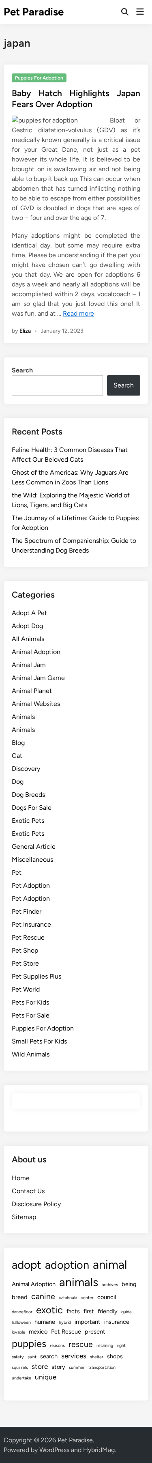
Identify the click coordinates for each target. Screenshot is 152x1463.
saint (32, 1357)
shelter (96, 1357)
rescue (81, 1344)
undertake (21, 1378)
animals (78, 1282)
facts (73, 1311)
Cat (17, 755)
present (95, 1331)
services (73, 1356)
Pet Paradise (34, 11)
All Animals (28, 639)
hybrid (65, 1322)
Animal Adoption (36, 652)
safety (18, 1357)
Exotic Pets (28, 820)
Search (22, 370)
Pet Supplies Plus (36, 976)
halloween (21, 1322)
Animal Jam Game (38, 678)
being (129, 1284)
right (121, 1345)
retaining (104, 1345)
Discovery (26, 768)
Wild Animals (30, 1054)
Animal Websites (36, 704)
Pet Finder (26, 911)
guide (126, 1312)
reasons (57, 1345)
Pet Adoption (31, 885)
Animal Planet (32, 691)
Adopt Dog (27, 626)
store (40, 1366)
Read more (78, 313)
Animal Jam (29, 665)
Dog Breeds (28, 794)
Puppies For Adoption (39, 78)
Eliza (25, 330)
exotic (49, 1310)
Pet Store (25, 963)
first (88, 1311)
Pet (16, 872)
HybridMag (99, 1450)
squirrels (20, 1367)
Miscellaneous (32, 859)
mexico (38, 1331)
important (88, 1321)
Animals (23, 717)
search (49, 1356)
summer (77, 1367)
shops (115, 1356)
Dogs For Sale (31, 807)
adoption (67, 1265)
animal (110, 1264)
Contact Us (28, 1191)
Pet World (26, 989)
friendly (108, 1311)
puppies (29, 1343)
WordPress (54, 1450)
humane (44, 1321)
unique (45, 1377)
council (106, 1297)
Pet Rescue (28, 937)
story (58, 1366)
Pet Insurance (31, 924)
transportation (102, 1367)
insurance (116, 1321)
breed (20, 1297)
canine (43, 1296)
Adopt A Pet (29, 613)
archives (110, 1284)
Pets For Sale (30, 1015)
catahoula (68, 1297)
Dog (18, 781)
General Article (34, 846)
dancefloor (22, 1312)
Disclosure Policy (36, 1204)
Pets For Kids (30, 1002)
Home (21, 1178)
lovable (18, 1332)
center (87, 1297)
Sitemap (24, 1217)
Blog (18, 743)
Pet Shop (25, 950)
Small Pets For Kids (39, 1041)
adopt (26, 1265)
